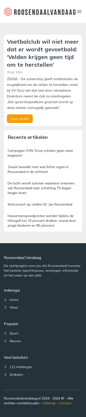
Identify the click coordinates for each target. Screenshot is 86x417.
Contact (65, 403)
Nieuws (15, 341)
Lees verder (20, 119)
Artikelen (16, 374)
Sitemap (49, 403)
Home (14, 300)
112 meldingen (21, 367)
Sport (14, 333)
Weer (14, 307)
